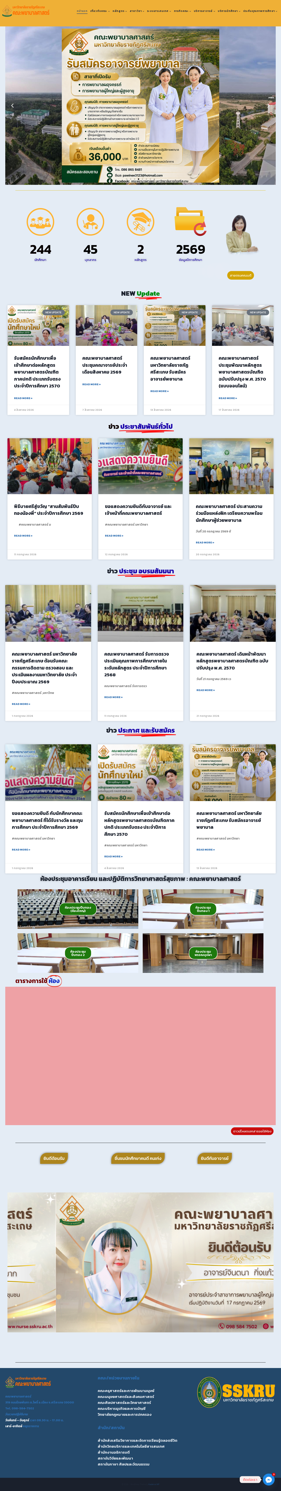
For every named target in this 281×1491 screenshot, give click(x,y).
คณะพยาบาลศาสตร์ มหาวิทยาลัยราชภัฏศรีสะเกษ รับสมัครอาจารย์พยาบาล (170, 368)
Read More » (23, 398)
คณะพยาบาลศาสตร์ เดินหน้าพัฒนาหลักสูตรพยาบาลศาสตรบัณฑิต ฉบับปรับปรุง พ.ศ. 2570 (232, 661)
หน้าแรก (82, 11)
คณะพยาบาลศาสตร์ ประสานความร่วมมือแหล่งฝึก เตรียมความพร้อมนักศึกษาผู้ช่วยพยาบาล (229, 513)
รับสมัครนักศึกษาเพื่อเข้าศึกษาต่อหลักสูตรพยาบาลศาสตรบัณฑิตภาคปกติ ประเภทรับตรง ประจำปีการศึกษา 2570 (37, 372)
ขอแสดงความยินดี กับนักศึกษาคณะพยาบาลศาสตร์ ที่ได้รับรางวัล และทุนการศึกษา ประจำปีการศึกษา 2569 (47, 820)
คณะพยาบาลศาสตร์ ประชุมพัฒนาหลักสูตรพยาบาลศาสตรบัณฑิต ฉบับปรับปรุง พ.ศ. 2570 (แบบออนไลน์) (242, 372)
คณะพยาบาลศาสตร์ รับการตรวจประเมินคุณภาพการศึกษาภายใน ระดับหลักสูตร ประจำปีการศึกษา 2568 (136, 664)
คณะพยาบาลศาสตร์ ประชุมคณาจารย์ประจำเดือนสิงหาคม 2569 (104, 365)
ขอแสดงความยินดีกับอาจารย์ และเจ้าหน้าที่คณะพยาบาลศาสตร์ (138, 510)
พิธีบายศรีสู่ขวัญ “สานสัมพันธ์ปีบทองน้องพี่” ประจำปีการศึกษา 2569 (48, 510)
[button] (12, 105)
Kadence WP (154, 1484)
